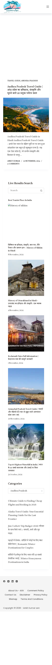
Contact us (10, 594)
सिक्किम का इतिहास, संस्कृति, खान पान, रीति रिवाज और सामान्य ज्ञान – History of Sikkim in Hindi (25, 248)
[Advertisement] (26, 41)
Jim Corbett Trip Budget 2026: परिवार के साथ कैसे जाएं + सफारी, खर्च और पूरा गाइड (26, 530)
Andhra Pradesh (29, 81)
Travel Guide (13, 81)
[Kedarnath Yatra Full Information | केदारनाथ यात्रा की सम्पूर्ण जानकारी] (26, 333)
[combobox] (23, 190)
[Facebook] (4, 581)
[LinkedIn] (13, 581)
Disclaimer (25, 594)
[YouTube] (8, 581)
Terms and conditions (32, 599)
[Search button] (41, 190)
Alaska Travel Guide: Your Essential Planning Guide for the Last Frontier (25, 515)
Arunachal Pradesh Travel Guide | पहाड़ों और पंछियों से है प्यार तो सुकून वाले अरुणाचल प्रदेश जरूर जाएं (25, 412)
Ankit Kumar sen (31, 607)
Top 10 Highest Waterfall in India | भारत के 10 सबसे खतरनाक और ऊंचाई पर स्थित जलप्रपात (25, 468)
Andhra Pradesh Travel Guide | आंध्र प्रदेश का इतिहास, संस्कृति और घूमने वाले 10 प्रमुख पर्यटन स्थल (25, 90)
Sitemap (13, 599)
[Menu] (47, 6)
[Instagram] (17, 581)
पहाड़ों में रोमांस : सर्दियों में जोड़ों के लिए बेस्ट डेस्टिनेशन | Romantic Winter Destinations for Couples (25, 544)
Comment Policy (35, 590)
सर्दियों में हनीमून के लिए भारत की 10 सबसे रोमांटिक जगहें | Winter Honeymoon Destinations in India (25, 558)
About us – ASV (16, 590)
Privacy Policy (40, 594)
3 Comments (13, 164)
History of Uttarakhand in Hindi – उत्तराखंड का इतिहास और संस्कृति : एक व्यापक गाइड (24, 303)
